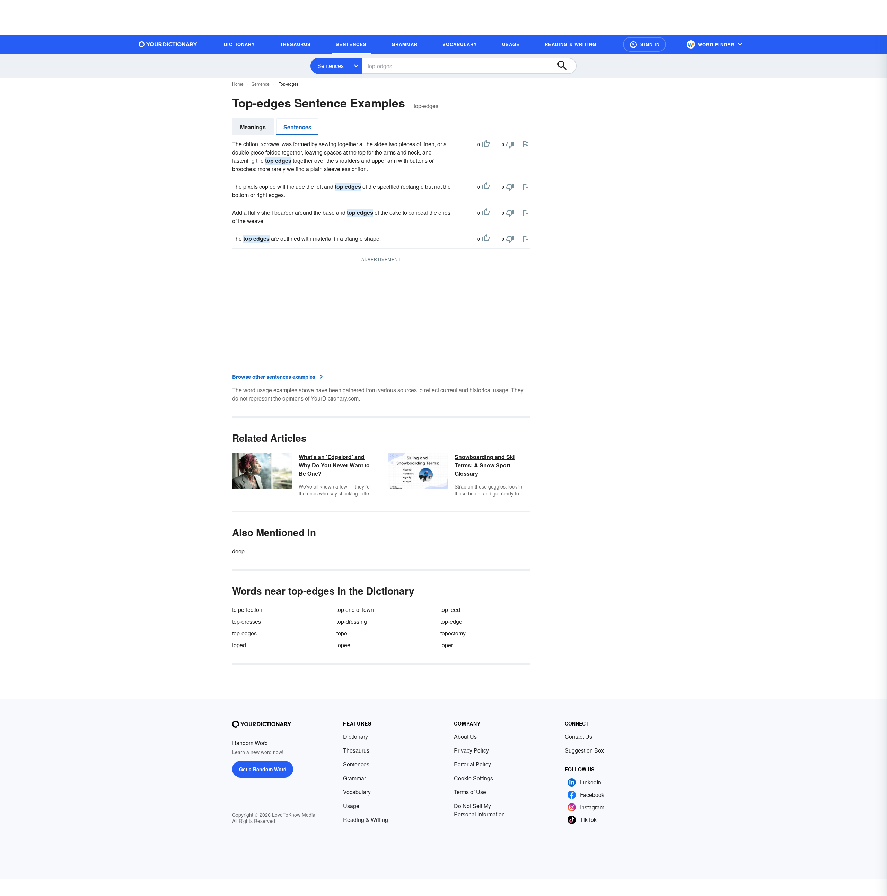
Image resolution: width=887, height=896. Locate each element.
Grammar (354, 778)
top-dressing (351, 621)
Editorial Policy (472, 764)
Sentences (330, 66)
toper (446, 645)
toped (239, 645)
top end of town (355, 610)
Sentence (261, 84)
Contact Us (578, 736)
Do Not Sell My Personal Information (479, 810)
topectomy (453, 633)
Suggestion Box (584, 750)
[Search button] (565, 65)
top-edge (451, 621)
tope (341, 633)
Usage (351, 806)
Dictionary (355, 736)
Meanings (253, 127)
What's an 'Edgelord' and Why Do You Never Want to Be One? (334, 465)
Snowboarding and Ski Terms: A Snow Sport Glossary (485, 465)
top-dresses (246, 621)
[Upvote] (486, 144)
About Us (465, 736)
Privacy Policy (471, 750)
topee (343, 645)
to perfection (247, 610)
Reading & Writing (365, 820)
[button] (644, 44)
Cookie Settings (473, 778)
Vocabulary (357, 792)
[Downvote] (510, 144)
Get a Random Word (263, 769)
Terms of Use (470, 792)
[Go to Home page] (168, 44)
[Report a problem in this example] (525, 144)
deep (238, 551)
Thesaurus (356, 750)
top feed (450, 610)
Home (238, 84)
